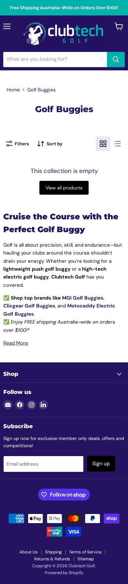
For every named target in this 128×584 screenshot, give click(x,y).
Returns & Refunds (52, 559)
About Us (28, 552)
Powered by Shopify (64, 572)
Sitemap (85, 559)
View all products (64, 188)
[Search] (116, 59)
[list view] (117, 143)
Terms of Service (85, 552)
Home (13, 89)
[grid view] (103, 143)
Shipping (53, 552)
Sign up (101, 463)
